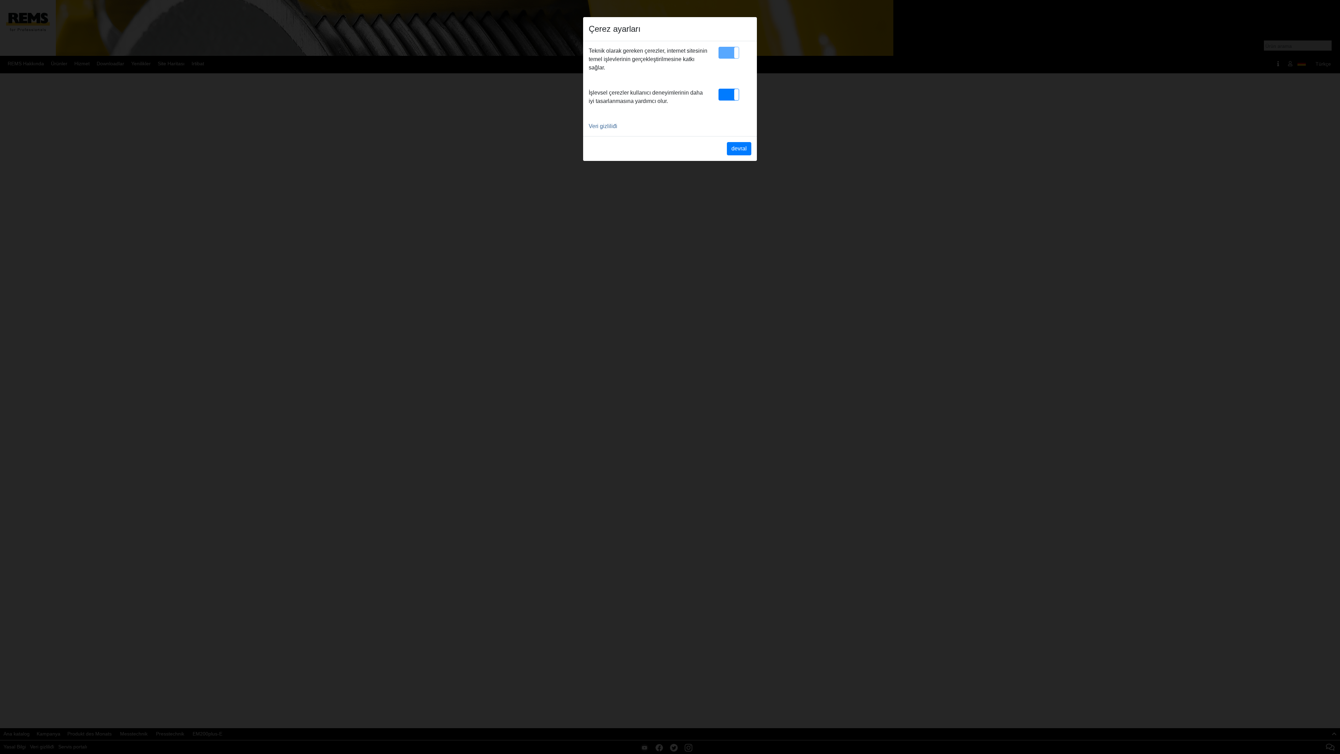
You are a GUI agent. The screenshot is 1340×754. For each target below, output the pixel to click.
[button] (729, 53)
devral (739, 148)
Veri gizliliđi (603, 126)
